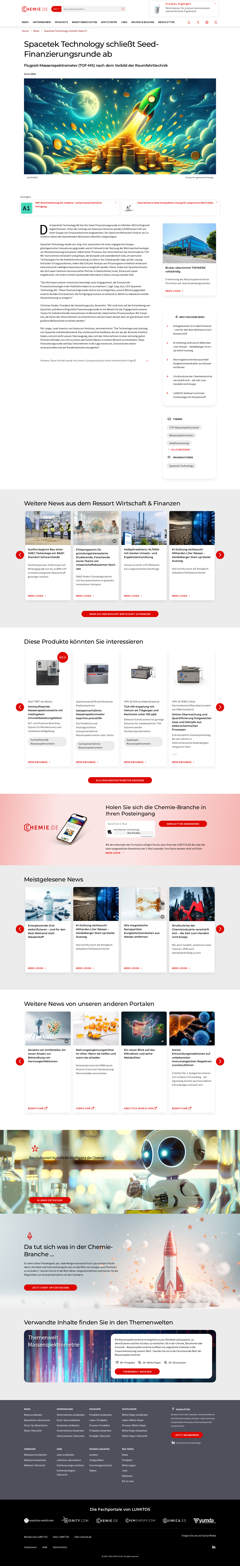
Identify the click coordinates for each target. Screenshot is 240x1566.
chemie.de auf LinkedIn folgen (188, 1443)
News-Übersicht (33, 1430)
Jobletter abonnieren (69, 1460)
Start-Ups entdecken (68, 1420)
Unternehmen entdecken (71, 1414)
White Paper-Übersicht (135, 1436)
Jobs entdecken (65, 1454)
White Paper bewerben (134, 1430)
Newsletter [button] (166, 22)
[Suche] (123, 9)
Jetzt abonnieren (187, 1435)
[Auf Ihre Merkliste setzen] (189, 22)
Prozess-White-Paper (134, 1425)
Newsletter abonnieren (183, 823)
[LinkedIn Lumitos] (213, 1547)
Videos (92, 1470)
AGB (44, 1547)
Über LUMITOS (61, 1536)
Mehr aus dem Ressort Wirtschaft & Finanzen (120, 614)
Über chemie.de (82, 1536)
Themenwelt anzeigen (137, 1371)
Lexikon (93, 1454)
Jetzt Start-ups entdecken (50, 1287)
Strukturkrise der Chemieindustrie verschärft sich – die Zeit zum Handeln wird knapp (192, 380)
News (125, 1454)
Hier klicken (133, 832)
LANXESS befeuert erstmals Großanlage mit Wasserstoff (189, 394)
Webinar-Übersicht (34, 1465)
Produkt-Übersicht (99, 1436)
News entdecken (33, 1414)
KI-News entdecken (50, 1200)
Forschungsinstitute (100, 1465)
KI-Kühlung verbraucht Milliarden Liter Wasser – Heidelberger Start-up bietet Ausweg (192, 346)
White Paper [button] (109, 22)
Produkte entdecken (100, 1414)
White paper (129, 1465)
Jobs (124, 1470)
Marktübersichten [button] (84, 22)
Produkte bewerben (100, 1430)
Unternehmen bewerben (70, 1430)
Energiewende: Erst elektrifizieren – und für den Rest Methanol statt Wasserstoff (192, 329)
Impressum (30, 1547)
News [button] (25, 22)
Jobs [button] (124, 22)
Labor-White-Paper (133, 1420)
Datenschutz (60, 1547)
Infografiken (96, 1460)
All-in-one (127, 1481)
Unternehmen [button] (42, 22)
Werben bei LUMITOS (36, 1536)
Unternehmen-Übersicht (70, 1436)
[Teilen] (198, 22)
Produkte (127, 1460)
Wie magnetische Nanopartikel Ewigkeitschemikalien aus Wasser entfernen (192, 363)
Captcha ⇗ (147, 836)
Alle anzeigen (180, 449)
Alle (55, 8)
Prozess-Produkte (99, 1425)
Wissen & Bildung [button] (142, 22)
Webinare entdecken (35, 1454)
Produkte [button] (61, 22)
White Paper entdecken (135, 1414)
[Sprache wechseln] (207, 22)
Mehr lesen (113, 852)
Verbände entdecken (68, 1425)
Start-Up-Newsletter (36, 1425)
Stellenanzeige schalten (70, 1465)
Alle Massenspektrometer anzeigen (120, 780)
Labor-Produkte (98, 1420)
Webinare (127, 1475)
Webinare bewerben (35, 1460)
